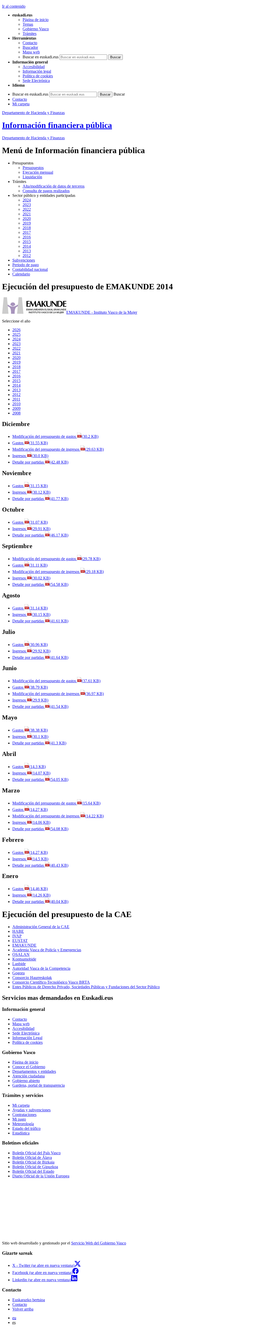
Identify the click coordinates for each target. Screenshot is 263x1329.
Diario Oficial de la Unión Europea (40, 1176)
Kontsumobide (24, 959)
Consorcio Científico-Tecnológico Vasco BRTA (51, 982)
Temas (28, 24)
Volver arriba (22, 1309)
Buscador (30, 47)
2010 (16, 404)
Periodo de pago (25, 265)
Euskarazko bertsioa (28, 1300)
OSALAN (21, 954)
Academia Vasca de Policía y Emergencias (46, 950)
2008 (16, 413)
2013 (27, 251)
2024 (27, 200)
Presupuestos (33, 167)
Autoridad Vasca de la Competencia (41, 968)
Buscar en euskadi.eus (41, 57)
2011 (16, 399)
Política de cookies (38, 76)
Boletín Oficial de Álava (32, 1157)
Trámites (29, 33)
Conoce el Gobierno (28, 1067)
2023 (27, 204)
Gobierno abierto (26, 1080)
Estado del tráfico (26, 1128)
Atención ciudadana (28, 1076)
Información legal (37, 71)
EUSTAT (20, 940)
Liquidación (32, 177)
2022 (27, 209)
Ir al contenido (13, 6)
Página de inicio (36, 19)
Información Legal (27, 1038)
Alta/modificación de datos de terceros (53, 186)
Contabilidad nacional (30, 269)
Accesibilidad (34, 66)
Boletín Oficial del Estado (33, 1171)
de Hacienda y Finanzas (33, 138)
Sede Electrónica (36, 80)
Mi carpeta (21, 104)
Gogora (18, 973)
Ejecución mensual (38, 172)
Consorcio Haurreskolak (32, 977)
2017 (27, 232)
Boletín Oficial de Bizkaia (33, 1162)
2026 (16, 330)
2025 (16, 334)
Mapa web (31, 52)
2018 (27, 228)
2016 (27, 237)
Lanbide (19, 964)
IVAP (17, 936)
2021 (27, 214)
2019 (27, 223)
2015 (27, 241)
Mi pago (19, 1119)
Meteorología (23, 1124)
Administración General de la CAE (40, 927)
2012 (27, 255)
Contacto (30, 43)
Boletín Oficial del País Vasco (36, 1153)
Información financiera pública (57, 125)
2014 (27, 246)
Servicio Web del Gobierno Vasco (98, 1243)
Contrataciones (24, 1114)
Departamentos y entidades (34, 1071)
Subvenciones (23, 260)
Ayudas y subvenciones (31, 1110)
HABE (18, 931)
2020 (27, 218)
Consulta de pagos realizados (46, 191)
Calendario (21, 274)
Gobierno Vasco (36, 29)
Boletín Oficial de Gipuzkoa (35, 1167)
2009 (16, 408)
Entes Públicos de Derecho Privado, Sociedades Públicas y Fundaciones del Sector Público (86, 987)
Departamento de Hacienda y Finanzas (33, 112)
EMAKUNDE (24, 945)
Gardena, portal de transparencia (38, 1085)
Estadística (21, 1133)
